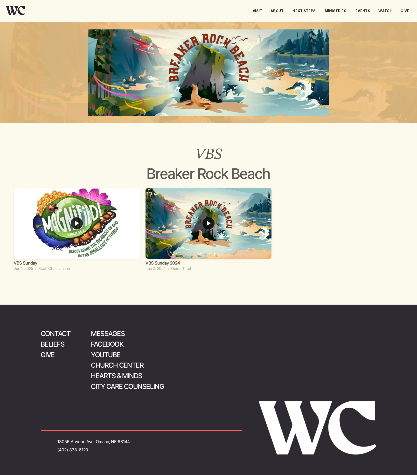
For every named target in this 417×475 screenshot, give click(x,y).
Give (405, 11)
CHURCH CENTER (117, 365)
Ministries (336, 11)
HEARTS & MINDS (116, 376)
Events (362, 11)
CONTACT (55, 333)
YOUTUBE (105, 355)
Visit (257, 11)
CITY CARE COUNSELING (127, 386)
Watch (385, 11)
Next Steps (304, 11)
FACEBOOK (107, 344)
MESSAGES (108, 333)
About (278, 11)
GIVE (48, 355)
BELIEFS (52, 344)
